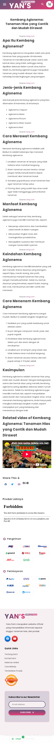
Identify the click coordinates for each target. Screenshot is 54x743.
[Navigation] (4, 4)
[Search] (43, 4)
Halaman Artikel (12, 662)
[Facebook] (7, 639)
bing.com (30, 36)
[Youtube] (15, 639)
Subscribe (25, 712)
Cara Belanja (10, 666)
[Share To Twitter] (12, 484)
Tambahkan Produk (13, 671)
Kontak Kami (10, 658)
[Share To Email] (19, 484)
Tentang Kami (11, 654)
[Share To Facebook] (6, 484)
